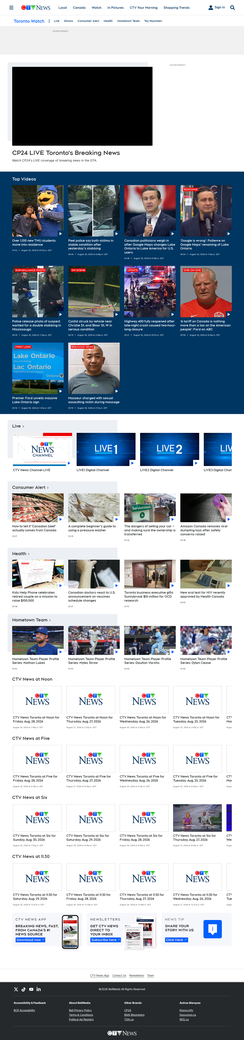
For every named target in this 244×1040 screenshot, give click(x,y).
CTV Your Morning (143, 8)
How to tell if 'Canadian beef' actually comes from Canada (34, 528)
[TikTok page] (23, 989)
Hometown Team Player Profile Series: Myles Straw (91, 661)
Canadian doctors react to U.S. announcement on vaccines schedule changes (92, 596)
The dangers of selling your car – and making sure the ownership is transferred (150, 530)
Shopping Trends (177, 8)
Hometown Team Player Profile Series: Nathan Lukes (35, 661)
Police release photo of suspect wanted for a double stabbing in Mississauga (36, 325)
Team (150, 975)
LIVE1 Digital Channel (93, 470)
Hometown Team (128, 20)
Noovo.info (186, 1010)
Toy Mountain (153, 20)
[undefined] (37, 707)
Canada (79, 8)
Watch (96, 8)
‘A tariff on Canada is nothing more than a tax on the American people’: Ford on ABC (205, 325)
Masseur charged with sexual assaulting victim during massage (94, 400)
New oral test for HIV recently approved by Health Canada (202, 594)
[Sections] (11, 7)
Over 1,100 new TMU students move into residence (34, 242)
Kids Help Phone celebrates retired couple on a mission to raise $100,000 (34, 596)
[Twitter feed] (16, 989)
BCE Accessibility (24, 1010)
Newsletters (136, 975)
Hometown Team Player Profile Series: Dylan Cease (203, 661)
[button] (224, 453)
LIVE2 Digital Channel (156, 470)
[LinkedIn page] (39, 989)
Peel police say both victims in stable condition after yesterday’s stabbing (90, 244)
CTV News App (99, 975)
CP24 (127, 1010)
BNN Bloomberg (134, 1014)
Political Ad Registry (81, 1019)
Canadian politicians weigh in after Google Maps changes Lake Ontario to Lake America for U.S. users (149, 246)
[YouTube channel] (31, 989)
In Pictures (116, 8)
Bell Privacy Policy (80, 1010)
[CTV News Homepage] (35, 7)
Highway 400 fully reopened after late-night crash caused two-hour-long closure (150, 325)
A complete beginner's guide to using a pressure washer (92, 528)
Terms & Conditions (81, 1014)
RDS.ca (184, 1019)
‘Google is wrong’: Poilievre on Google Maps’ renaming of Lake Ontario (204, 244)
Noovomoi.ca (188, 1014)
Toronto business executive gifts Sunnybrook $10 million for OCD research (148, 596)
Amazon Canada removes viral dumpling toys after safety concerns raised (203, 530)
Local (63, 8)
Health (108, 20)
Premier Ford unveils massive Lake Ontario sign (34, 400)
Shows (68, 20)
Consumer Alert (88, 20)
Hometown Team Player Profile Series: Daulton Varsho (147, 661)
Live (56, 20)
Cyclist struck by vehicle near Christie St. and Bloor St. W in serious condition (90, 325)
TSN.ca (129, 1019)
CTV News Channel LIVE (32, 470)
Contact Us (119, 975)
